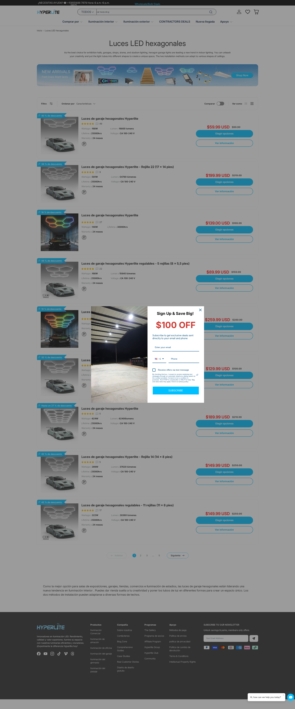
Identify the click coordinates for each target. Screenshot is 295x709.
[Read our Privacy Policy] (197, 375)
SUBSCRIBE (175, 390)
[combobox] (159, 359)
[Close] (200, 310)
